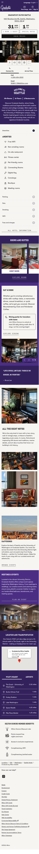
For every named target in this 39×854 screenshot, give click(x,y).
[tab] (10, 69)
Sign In (35, 9)
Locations (5, 762)
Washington (18, 762)
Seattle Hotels (28, 762)
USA (11, 762)
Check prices (25, 36)
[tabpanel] (19, 79)
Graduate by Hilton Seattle (10, 764)
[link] (17, 77)
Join (30, 9)
